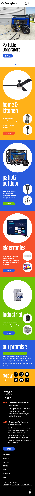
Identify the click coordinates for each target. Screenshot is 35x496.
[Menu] (32, 3)
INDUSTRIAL (5, 466)
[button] (29, 3)
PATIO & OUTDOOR (6, 458)
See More (9, 449)
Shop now (7, 56)
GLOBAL (4, 477)
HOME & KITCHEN (6, 454)
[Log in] (26, 3)
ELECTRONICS (6, 462)
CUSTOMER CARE (6, 473)
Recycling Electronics (16, 482)
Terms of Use (5, 482)
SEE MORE (9, 133)
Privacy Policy (10, 482)
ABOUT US (5, 470)
